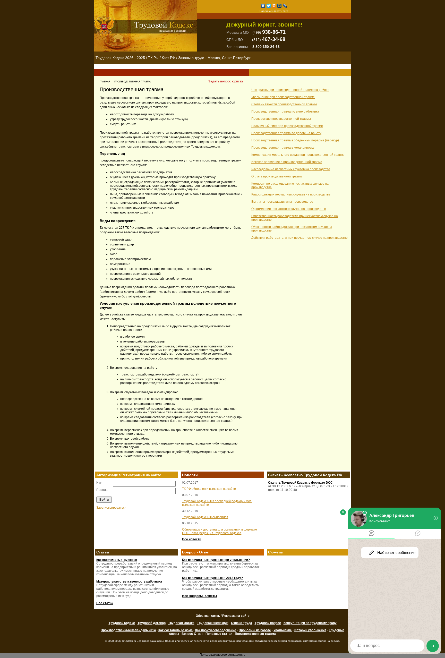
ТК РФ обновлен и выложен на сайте (209, 489)
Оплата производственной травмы (277, 176)
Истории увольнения (310, 630)
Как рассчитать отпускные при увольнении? (216, 560)
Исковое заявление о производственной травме (286, 162)
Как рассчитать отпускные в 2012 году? (212, 578)
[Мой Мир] (279, 5)
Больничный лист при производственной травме (287, 126)
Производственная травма (255, 634)
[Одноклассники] (274, 5)
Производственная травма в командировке (282, 147)
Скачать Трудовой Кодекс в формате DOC (300, 482)
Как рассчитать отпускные (116, 560)
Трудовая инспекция (212, 623)
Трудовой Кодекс (122, 623)
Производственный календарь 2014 (128, 630)
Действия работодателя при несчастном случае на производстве (299, 238)
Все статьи (104, 603)
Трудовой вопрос (268, 623)
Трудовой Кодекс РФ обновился (205, 517)
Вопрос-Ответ (192, 634)
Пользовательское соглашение (222, 654)
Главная (105, 81)
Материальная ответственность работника (129, 581)
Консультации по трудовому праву (310, 623)
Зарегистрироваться (111, 507)
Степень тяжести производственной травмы (284, 104)
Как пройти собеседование (215, 630)
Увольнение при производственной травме (283, 97)
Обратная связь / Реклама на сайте (223, 616)
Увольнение (282, 630)
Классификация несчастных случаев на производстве (290, 194)
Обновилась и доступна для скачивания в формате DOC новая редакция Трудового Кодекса (219, 531)
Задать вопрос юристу (225, 81)
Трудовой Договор (152, 623)
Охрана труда (241, 623)
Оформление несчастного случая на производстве (288, 209)
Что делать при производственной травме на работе (290, 90)
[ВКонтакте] (263, 5)
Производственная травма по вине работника (285, 111)
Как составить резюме (175, 630)
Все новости (191, 539)
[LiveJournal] (285, 5)
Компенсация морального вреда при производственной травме (298, 155)
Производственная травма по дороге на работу (286, 133)
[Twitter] (268, 5)
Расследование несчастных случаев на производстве (290, 169)
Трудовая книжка (181, 623)
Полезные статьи (219, 634)
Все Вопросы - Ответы (199, 596)
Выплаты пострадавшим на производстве (282, 201)
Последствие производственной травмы (281, 119)
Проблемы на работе (255, 630)
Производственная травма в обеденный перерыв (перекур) (295, 140)
